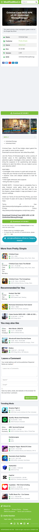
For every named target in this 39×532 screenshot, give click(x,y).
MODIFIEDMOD (5, 529)
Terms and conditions (24, 511)
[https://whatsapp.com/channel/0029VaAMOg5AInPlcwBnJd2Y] (15, 523)
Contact (25, 509)
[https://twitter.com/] (18, 523)
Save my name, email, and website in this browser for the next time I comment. (19, 392)
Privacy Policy (16, 509)
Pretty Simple (23, 41)
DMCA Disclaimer (9, 511)
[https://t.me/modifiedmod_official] (28, 523)
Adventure (22, 45)
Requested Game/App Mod (22, 519)
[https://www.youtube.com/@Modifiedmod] (21, 523)
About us (7, 509)
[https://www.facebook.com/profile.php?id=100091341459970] (11, 523)
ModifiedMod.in (12, 2)
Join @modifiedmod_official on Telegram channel (21, 239)
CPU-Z (8, 234)
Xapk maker (8, 519)
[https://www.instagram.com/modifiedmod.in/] (24, 523)
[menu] (2, 2)
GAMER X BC (34, 529)
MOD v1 (6, 137)
